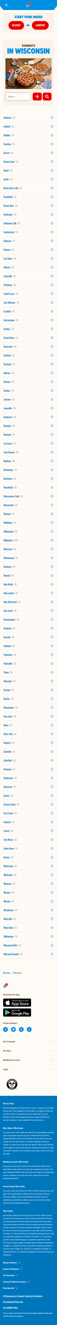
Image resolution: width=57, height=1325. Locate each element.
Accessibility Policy (10, 1307)
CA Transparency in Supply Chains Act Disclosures (22, 1296)
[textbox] (28, 1315)
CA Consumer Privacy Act (13, 1301)
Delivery (16, 25)
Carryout (40, 25)
